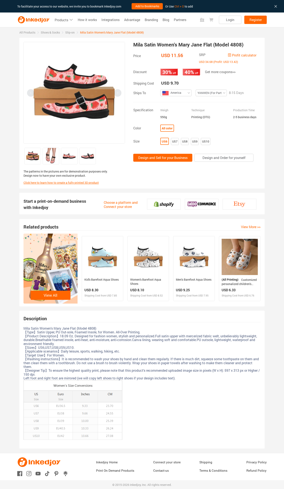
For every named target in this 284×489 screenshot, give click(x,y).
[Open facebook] (19, 473)
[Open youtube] (38, 473)
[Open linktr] (65, 473)
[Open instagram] (28, 473)
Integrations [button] (110, 20)
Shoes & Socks (50, 32)
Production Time (244, 110)
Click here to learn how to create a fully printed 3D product (61, 183)
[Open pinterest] (56, 473)
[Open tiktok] (47, 473)
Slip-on (70, 32)
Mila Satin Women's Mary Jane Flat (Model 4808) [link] (112, 32)
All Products (27, 32)
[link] (27, 32)
